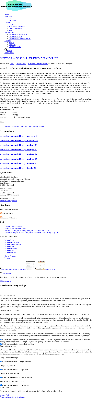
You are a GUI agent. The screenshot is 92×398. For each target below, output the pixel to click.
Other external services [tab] (8, 346)
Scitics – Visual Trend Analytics (29, 58)
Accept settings (5, 397)
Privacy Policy (5, 395)
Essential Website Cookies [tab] (9, 310)
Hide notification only (18, 397)
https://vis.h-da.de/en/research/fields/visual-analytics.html (24, 126)
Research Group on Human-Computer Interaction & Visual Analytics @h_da (31, 232)
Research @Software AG (13, 226)
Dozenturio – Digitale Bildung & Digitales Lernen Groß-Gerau (26, 230)
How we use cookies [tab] (7, 295)
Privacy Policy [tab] (5, 387)
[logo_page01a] (17, 11)
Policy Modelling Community (15, 228)
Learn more (7, 281)
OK (1, 281)
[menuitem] (48, 14)
